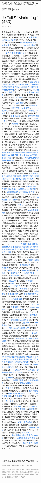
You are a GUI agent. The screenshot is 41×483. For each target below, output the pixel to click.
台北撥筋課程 (12, 299)
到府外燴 (28, 158)
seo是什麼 (11, 40)
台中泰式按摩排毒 (27, 42)
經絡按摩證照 (30, 152)
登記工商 (35, 304)
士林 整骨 (20, 103)
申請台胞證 (31, 45)
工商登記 (31, 370)
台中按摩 (14, 307)
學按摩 (32, 409)
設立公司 (33, 82)
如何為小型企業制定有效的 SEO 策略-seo (18, 6)
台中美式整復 (23, 84)
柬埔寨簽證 (11, 270)
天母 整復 (26, 108)
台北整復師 (33, 406)
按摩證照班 (16, 435)
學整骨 (20, 205)
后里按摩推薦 (17, 309)
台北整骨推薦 (22, 438)
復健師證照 (20, 338)
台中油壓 (18, 396)
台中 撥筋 (9, 401)
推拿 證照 (32, 244)
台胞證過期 (14, 108)
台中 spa (31, 192)
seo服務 (19, 97)
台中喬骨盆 (33, 37)
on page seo (34, 84)
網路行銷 (25, 270)
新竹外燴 (16, 87)
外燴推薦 (35, 158)
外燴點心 (15, 124)
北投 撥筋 (22, 179)
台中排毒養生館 (14, 286)
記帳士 (13, 283)
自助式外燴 (12, 393)
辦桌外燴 (7, 396)
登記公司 (16, 328)
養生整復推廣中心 (31, 294)
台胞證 (4, 40)
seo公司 (10, 155)
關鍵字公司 (6, 179)
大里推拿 (25, 155)
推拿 (20, 372)
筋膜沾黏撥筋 (25, 383)
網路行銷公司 (19, 53)
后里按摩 (17, 155)
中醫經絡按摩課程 (18, 152)
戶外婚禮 (24, 244)
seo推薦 (35, 90)
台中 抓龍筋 (15, 116)
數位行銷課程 (33, 260)
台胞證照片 (8, 176)
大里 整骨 (13, 200)
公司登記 (23, 87)
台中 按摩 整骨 (33, 116)
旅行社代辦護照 (17, 189)
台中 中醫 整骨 (30, 189)
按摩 (7, 45)
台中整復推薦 (16, 247)
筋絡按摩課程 (19, 357)
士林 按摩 (31, 438)
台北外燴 (7, 252)
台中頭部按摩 (13, 294)
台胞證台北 (25, 435)
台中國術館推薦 (8, 357)
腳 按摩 (26, 323)
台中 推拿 (25, 433)
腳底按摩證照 (25, 265)
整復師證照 (10, 362)
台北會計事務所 (8, 90)
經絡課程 (18, 362)
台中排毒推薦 (33, 87)
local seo (22, 45)
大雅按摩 (25, 364)
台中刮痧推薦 (11, 249)
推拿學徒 (31, 380)
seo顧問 (9, 328)
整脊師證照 (17, 176)
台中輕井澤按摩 (8, 160)
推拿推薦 (25, 247)
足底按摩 (33, 105)
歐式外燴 (9, 378)
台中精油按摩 (31, 186)
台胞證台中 (24, 328)
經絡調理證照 (7, 87)
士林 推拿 (7, 158)
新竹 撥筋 (9, 53)
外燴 (9, 189)
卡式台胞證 (15, 370)
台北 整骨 (8, 92)
